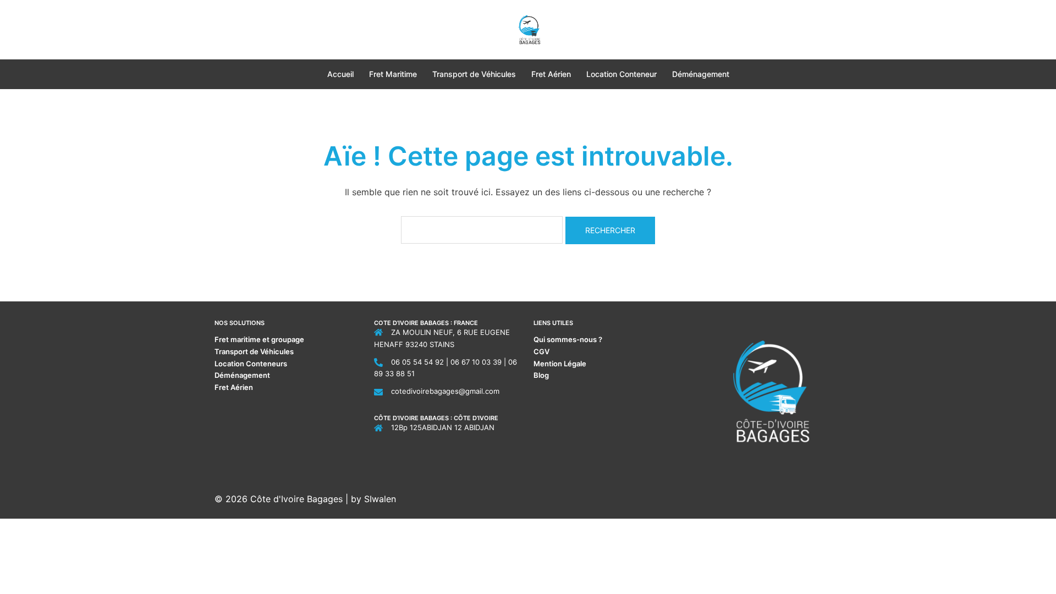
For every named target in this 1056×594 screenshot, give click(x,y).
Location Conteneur (621, 74)
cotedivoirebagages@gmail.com (445, 391)
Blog (541, 375)
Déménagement (700, 74)
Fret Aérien (551, 74)
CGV (541, 351)
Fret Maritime (393, 74)
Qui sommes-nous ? (569, 339)
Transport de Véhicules (474, 74)
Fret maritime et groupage (259, 339)
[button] (219, 29)
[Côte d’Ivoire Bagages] (528, 28)
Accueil (340, 74)
